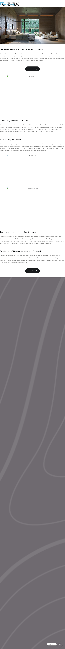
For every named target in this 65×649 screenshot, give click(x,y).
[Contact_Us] (60, 644)
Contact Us (31, 69)
